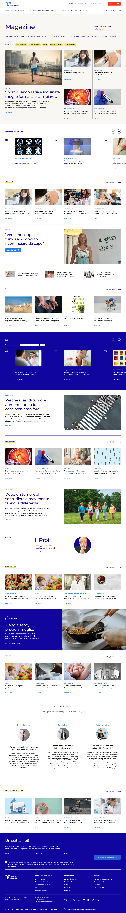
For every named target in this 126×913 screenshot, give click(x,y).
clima (45, 44)
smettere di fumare (56, 44)
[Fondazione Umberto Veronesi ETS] (12, 4)
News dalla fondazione (14, 790)
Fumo (7, 288)
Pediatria (8, 656)
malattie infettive (21, 44)
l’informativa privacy (36, 862)
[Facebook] (74, 900)
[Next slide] (119, 131)
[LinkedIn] (88, 900)
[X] (98, 900)
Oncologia (9, 181)
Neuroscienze (10, 441)
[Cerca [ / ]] (120, 10)
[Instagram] (79, 900)
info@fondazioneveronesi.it (46, 901)
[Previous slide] (113, 131)
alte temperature (35, 44)
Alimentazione (10, 566)
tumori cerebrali (70, 44)
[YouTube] (84, 900)
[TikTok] (93, 900)
